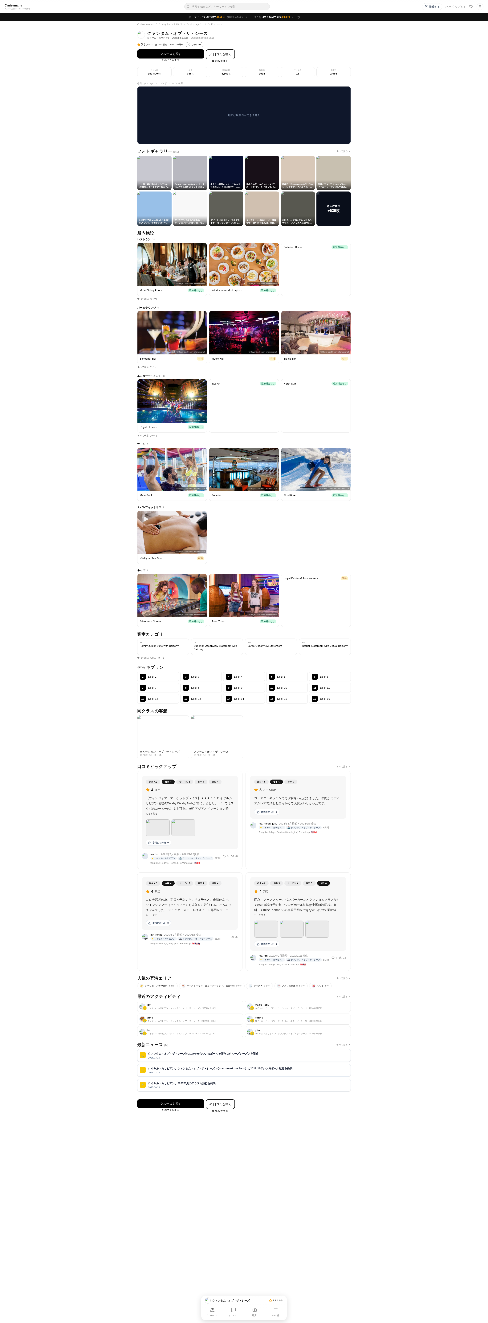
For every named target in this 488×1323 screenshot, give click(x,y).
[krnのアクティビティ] (190, 1006)
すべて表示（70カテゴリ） (151, 658)
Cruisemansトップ (147, 24)
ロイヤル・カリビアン (173, 24)
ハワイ (320, 986)
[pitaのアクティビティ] (298, 1031)
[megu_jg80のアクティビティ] (298, 1006)
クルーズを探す (170, 53)
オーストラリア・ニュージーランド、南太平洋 (212, 986)
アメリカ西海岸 (291, 986)
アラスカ (259, 986)
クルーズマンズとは (455, 6)
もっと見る (151, 813)
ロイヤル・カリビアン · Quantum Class (167, 38)
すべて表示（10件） (147, 435)
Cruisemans (13, 5)
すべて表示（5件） (147, 367)
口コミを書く (222, 54)
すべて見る (342, 151)
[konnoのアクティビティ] (298, 1019)
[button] (158, 827)
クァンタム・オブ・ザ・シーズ (206, 24)
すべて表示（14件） (147, 299)
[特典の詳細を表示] (298, 17)
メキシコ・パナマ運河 (157, 986)
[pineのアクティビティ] (190, 1019)
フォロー (196, 44)
